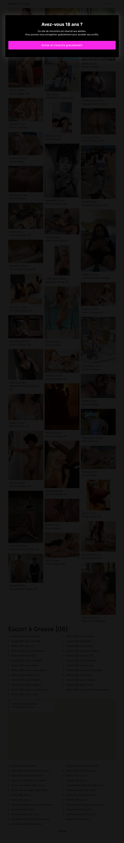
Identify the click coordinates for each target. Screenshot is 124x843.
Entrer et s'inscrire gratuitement (62, 45)
